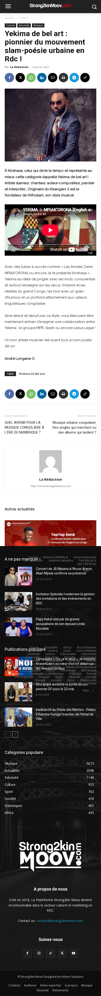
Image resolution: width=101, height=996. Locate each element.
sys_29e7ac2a (86, 563)
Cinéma (52, 650)
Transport (75, 683)
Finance (91, 660)
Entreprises (88, 657)
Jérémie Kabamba (60, 560)
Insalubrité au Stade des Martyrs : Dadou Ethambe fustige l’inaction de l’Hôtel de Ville (66, 714)
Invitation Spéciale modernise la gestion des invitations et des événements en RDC (65, 598)
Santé (59, 677)
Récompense (24, 677)
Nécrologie (68, 670)
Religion (44, 677)
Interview (90, 664)
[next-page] (15, 734)
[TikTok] (50, 953)
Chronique (35, 650)
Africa (67, 647)
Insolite (74, 664)
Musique (38, 25)
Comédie (33, 654)
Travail (92, 683)
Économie (32, 657)
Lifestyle (55, 667)
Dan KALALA (87, 560)
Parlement (37, 673)
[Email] (52, 77)
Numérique (89, 670)
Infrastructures (53, 664)
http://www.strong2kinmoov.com (50, 486)
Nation (50, 670)
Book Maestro (86, 647)
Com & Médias (86, 650)
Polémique (56, 673)
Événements (54, 660)
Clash (67, 650)
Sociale (40, 680)
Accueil (9, 18)
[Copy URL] (85, 77)
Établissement (30, 660)
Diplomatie (89, 654)
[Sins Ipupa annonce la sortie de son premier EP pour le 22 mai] (18, 691)
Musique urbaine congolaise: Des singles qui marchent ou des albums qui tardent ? (74, 427)
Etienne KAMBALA (55, 557)
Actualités (24, 25)
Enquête (69, 657)
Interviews (21, 667)
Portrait (91, 673)
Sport (70, 680)
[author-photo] (50, 473)
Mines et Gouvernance (81, 667)
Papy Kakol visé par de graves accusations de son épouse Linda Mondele (60, 623)
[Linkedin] (42, 77)
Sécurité (74, 677)
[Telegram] (74, 77)
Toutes (33, 557)
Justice (38, 667)
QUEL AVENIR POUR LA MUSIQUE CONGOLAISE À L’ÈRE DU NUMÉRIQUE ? (24, 427)
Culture (23, 18)
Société (56, 680)
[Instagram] (38, 953)
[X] (20, 77)
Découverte (68, 654)
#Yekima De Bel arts (32, 373)
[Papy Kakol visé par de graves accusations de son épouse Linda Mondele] (18, 626)
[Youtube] (73, 953)
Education (52, 657)
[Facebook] (9, 77)
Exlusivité (74, 660)
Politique (75, 673)
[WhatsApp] (31, 77)
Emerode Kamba (85, 557)
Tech (60, 683)
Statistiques (88, 680)
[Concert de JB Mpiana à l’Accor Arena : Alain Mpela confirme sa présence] (18, 576)
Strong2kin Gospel (38, 683)
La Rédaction (19, 67)
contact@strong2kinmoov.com (59, 920)
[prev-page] (8, 734)
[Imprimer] (63, 77)
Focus (33, 664)
